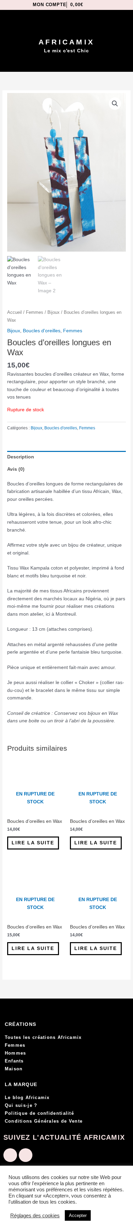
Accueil (14, 312)
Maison (14, 1068)
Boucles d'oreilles (41, 330)
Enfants (14, 1060)
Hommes (15, 1053)
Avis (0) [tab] (16, 469)
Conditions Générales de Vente (44, 1121)
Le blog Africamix (27, 1097)
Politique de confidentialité (39, 1113)
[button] (67, 63)
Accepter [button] (78, 1215)
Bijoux (53, 312)
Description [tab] (20, 456)
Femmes (34, 312)
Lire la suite (33, 842)
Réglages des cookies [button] (35, 1215)
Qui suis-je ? (21, 1105)
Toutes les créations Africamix (43, 1037)
